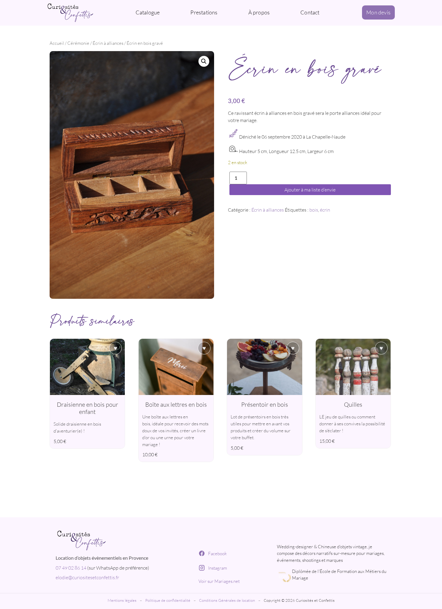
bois (313, 210)
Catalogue (148, 12)
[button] (203, 61)
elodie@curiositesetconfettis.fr (87, 577)
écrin (325, 210)
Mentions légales (122, 600)
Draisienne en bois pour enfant (87, 408)
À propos (259, 12)
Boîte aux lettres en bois (176, 404)
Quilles (353, 404)
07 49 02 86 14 (71, 568)
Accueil (57, 43)
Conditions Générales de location (227, 600)
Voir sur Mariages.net (219, 581)
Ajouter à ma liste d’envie (310, 190)
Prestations (203, 12)
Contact (309, 12)
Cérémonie (78, 43)
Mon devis (378, 12)
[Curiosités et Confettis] (121, 539)
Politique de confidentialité (167, 600)
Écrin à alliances (108, 43)
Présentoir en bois (264, 404)
